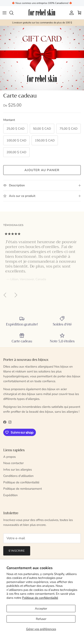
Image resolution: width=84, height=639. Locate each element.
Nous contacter (13, 463)
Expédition (10, 495)
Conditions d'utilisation (18, 476)
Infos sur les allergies (17, 470)
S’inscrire (17, 551)
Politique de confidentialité (40, 598)
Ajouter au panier (41, 170)
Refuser (41, 619)
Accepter (41, 608)
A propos (9, 457)
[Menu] (4, 12)
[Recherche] (13, 12)
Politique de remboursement (22, 489)
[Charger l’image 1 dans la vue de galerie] (42, 58)
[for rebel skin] (42, 12)
